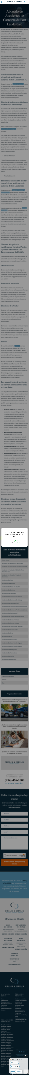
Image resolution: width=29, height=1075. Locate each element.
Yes (17, 542)
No (12, 542)
